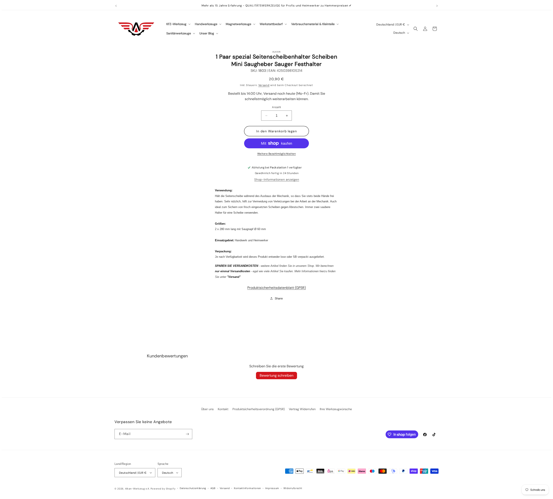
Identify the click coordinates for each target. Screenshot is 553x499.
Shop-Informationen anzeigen (276, 179)
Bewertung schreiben (276, 375)
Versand (264, 85)
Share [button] (279, 298)
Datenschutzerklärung (193, 488)
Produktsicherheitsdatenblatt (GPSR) (276, 287)
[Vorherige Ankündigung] (116, 6)
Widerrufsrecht (292, 488)
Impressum (272, 488)
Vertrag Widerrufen (302, 409)
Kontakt (223, 409)
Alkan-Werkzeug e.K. (138, 488)
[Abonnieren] (187, 434)
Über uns (207, 409)
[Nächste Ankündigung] (437, 6)
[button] (178, 24)
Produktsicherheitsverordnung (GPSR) (258, 409)
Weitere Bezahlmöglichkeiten (276, 153)
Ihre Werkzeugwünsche (336, 409)
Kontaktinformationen (247, 488)
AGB (213, 488)
